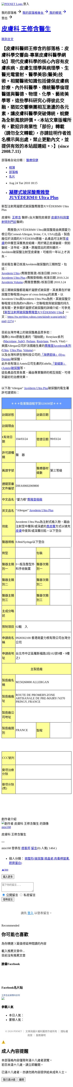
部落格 (13, 172)
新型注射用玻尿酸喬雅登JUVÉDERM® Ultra (33, 312)
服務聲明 (41, 1035)
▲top (4, 869)
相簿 (12, 167)
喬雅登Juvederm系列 (58, 345)
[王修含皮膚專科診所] (2, 998)
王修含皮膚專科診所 (10, 995)
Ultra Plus (16, 350)
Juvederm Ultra (10, 273)
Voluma (27, 350)
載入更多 (8, 876)
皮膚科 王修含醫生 (26, 28)
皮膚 (19, 530)
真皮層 (50, 526)
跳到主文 (7, 39)
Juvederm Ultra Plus (13, 277)
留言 (34, 848)
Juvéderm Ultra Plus (36, 388)
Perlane (30, 341)
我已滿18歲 (9, 1079)
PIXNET (17, 1031)
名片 (12, 176)
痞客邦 (25, 848)
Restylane (42, 341)
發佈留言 (8, 899)
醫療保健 (32, 160)
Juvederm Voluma (12, 282)
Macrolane (10, 341)
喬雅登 (31, 499)
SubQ (21, 341)
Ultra (5, 350)
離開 (21, 1079)
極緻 (39, 499)
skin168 (6, 827)
